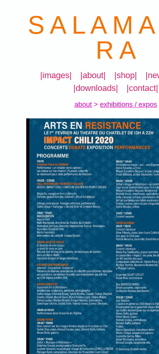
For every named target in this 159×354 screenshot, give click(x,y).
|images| (57, 75)
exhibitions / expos (128, 104)
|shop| (125, 75)
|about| (93, 75)
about (83, 104)
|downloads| (95, 88)
